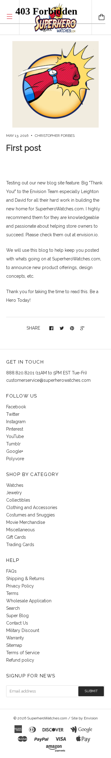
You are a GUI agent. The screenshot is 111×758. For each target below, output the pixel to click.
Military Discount (22, 630)
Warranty (15, 637)
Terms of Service (22, 652)
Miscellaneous (20, 529)
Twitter (12, 414)
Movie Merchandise (25, 522)
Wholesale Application (28, 600)
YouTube (15, 436)
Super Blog (17, 615)
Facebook (16, 406)
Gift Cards (16, 537)
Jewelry (14, 492)
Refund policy (20, 660)
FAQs (11, 571)
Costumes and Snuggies (30, 514)
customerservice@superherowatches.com (48, 380)
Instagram (16, 421)
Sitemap (14, 645)
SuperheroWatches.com (47, 718)
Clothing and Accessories (31, 507)
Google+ (14, 451)
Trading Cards (20, 544)
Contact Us (17, 623)
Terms (12, 593)
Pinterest (14, 429)
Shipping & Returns (25, 578)
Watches (14, 485)
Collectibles (18, 500)
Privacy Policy (20, 585)
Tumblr (13, 443)
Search (13, 608)
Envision (91, 718)
